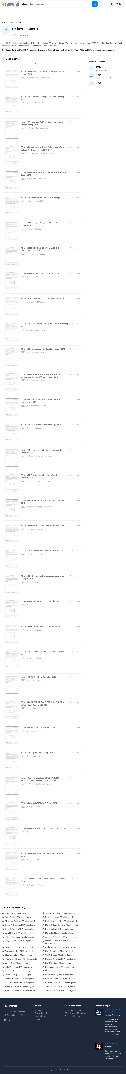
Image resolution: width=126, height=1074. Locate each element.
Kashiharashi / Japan (37, 330)
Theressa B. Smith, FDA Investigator (60, 990)
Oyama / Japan (35, 229)
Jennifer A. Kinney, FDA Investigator (60, 937)
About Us (38, 1010)
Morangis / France (36, 731)
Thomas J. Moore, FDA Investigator (60, 986)
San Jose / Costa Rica (37, 178)
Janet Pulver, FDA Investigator (18, 933)
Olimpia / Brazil (35, 582)
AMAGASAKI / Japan (37, 254)
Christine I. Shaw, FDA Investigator (19, 955)
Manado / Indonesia (36, 529)
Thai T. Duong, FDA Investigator (58, 955)
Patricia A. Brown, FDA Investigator (60, 982)
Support (37, 1019)
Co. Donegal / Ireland (37, 885)
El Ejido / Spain (34, 806)
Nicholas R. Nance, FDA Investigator (60, 959)
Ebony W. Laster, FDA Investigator (20, 986)
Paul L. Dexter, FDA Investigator (59, 974)
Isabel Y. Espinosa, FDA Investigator (20, 937)
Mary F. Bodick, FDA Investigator (59, 971)
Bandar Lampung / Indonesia (40, 456)
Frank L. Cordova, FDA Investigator (20, 990)
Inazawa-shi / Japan (37, 302)
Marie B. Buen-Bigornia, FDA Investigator (62, 925)
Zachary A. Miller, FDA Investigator (20, 951)
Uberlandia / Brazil (36, 554)
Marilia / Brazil (34, 605)
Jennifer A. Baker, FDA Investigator (60, 913)
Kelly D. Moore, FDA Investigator (19, 967)
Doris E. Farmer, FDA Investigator (19, 929)
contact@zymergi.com (16, 1011)
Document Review (73, 1016)
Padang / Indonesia (36, 428)
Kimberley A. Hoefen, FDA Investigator (62, 921)
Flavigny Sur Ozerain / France (40, 784)
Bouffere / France (36, 708)
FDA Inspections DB (73, 1010)
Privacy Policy (40, 1016)
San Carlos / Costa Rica (38, 103)
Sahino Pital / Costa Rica (38, 128)
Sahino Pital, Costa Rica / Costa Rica (43, 153)
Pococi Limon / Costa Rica (39, 78)
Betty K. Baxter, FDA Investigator (19, 978)
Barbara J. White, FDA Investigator (60, 978)
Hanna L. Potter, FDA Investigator (59, 967)
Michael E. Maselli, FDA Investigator (60, 933)
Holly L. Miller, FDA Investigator (18, 940)
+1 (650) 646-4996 (15, 1015)
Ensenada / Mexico (36, 352)
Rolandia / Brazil (35, 630)
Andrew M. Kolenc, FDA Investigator (60, 947)
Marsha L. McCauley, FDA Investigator (21, 959)
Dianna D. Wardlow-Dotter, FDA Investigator (59, 941)
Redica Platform (112, 1015)
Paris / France (34, 756)
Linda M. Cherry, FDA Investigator (19, 982)
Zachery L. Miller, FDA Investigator (60, 917)
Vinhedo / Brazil (35, 658)
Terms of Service (41, 1013)
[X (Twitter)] (9, 1020)
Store (25, 3)
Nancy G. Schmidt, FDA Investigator (20, 947)
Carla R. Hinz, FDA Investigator (18, 917)
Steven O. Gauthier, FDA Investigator (21, 921)
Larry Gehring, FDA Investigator (18, 974)
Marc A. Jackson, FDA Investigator (60, 951)
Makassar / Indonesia (37, 406)
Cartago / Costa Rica (37, 201)
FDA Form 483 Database (76, 1013)
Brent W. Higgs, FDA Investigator (59, 963)
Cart (120, 4)
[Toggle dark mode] (112, 4)
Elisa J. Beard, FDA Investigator (18, 913)
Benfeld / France (35, 680)
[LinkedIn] (5, 1020)
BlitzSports (110, 1046)
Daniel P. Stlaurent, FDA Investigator (20, 925)
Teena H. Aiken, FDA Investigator (19, 971)
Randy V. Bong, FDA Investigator (59, 929)
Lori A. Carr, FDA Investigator (17, 963)
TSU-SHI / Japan (35, 277)
